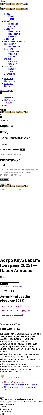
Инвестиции (14, 31)
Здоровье (9, 39)
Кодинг (12, 69)
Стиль (11, 26)
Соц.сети (13, 64)
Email (3, 165)
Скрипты (12, 61)
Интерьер (13, 24)
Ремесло (8, 49)
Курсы (7, 14)
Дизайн (8, 21)
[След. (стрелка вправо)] (3, 397)
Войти (22, 149)
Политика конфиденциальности (20, 385)
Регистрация (5, 179)
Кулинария (13, 51)
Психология (10, 44)
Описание (9, 291)
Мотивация (14, 46)
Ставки (12, 36)
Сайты (7, 59)
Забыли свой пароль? (11, 154)
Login (9, 184)
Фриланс (8, 66)
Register (3, 184)
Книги (11, 16)
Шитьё (11, 56)
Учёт (10, 71)
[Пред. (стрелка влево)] (1, 397)
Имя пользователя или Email (15, 138)
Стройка (12, 54)
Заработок (9, 29)
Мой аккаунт (6, 90)
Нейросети (14, 34)
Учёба (11, 19)
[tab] (23, 291)
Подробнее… (6, 411)
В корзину (4, 284)
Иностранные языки (14, 41)
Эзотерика (9, 74)
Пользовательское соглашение (20, 387)
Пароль (4, 145)
